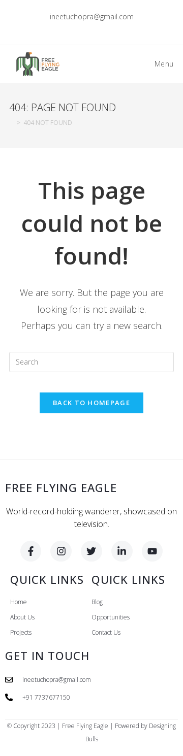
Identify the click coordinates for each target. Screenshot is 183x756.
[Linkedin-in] (122, 551)
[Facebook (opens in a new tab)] (81, 27)
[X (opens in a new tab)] (70, 27)
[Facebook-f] (31, 551)
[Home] (11, 122)
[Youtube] (152, 551)
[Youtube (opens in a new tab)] (115, 27)
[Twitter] (91, 551)
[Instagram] (61, 551)
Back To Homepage (91, 402)
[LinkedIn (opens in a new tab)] (105, 27)
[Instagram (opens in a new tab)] (93, 27)
